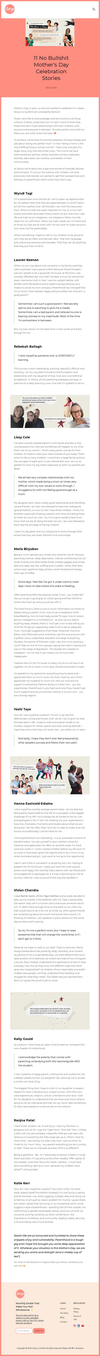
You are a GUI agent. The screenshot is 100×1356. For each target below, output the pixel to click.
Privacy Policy (76, 1310)
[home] (10, 9)
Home (63, 1309)
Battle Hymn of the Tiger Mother (39, 896)
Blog (62, 1317)
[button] (93, 9)
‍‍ (23, 1039)
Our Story (64, 1313)
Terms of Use (77, 1317)
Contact (63, 1322)
